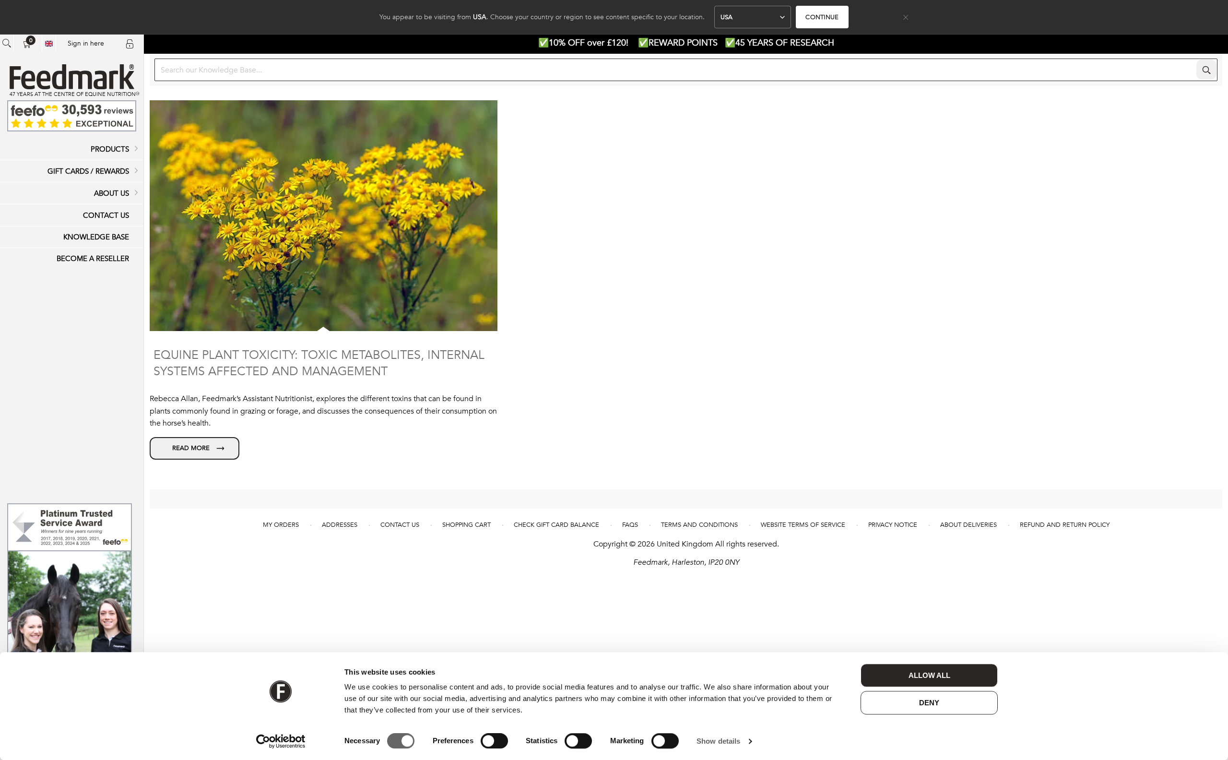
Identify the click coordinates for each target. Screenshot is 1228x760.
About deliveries (968, 525)
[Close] (905, 17)
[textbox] (685, 70)
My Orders (281, 525)
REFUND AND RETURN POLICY (1065, 525)
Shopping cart (466, 525)
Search (1206, 69)
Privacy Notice (892, 525)
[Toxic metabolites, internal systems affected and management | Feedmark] (194, 448)
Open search (6, 43)
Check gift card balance (556, 525)
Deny (929, 703)
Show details (718, 741)
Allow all (929, 675)
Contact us (399, 525)
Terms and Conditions (699, 525)
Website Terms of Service (803, 525)
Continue (821, 17)
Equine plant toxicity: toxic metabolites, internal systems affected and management (319, 363)
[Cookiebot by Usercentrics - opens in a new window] (281, 741)
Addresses (339, 525)
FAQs (630, 525)
